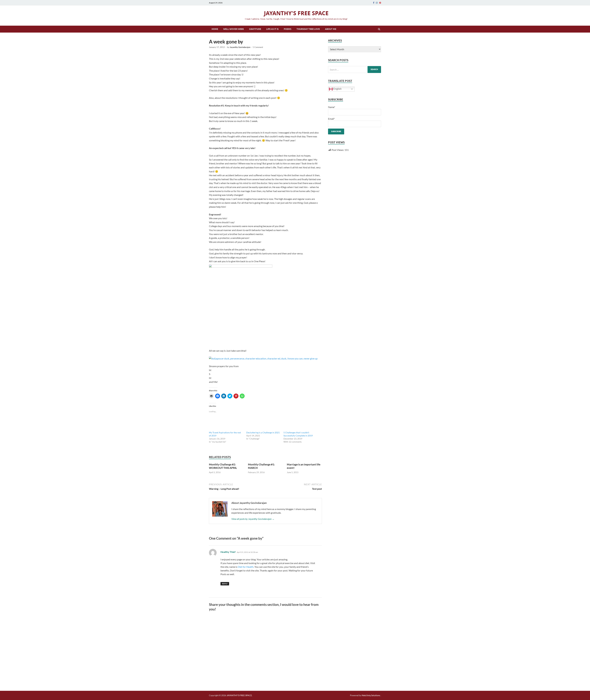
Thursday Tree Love (308, 29)
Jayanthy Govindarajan (240, 47)
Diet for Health (246, 566)
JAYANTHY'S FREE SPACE (296, 13)
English (337, 89)
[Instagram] (376, 2)
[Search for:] (354, 69)
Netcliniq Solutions (371, 695)
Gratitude (255, 29)
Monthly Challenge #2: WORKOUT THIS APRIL (223, 466)
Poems (287, 29)
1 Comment (258, 47)
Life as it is (272, 29)
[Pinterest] (380, 2)
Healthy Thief (228, 551)
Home (215, 29)
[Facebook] (373, 2)
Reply (225, 583)
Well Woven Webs (233, 29)
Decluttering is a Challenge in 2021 (263, 432)
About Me (330, 29)
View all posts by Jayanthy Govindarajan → (252, 518)
